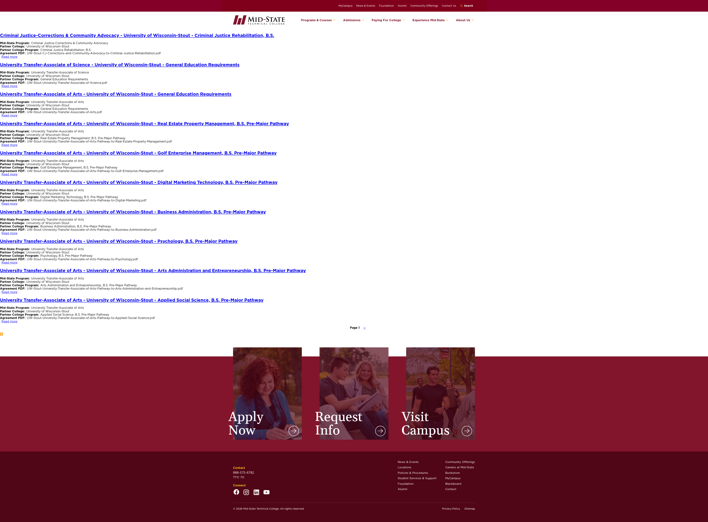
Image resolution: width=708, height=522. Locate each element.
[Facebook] (236, 493)
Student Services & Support (417, 478)
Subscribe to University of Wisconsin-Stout (1, 334)
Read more (9, 57)
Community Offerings (424, 5)
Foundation (386, 5)
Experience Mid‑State (428, 20)
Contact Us (449, 5)
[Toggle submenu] (334, 20)
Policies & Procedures (413, 472)
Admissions (351, 20)
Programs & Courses (316, 20)
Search (468, 5)
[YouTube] (266, 493)
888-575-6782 (243, 472)
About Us (463, 20)
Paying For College (386, 20)
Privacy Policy (451, 508)
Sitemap (469, 508)
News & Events (365, 5)
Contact (450, 489)
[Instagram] (246, 493)
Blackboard (453, 483)
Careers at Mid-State (459, 467)
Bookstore (452, 472)
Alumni (402, 5)
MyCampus (346, 5)
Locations (404, 467)
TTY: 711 (238, 477)
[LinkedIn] (256, 493)
